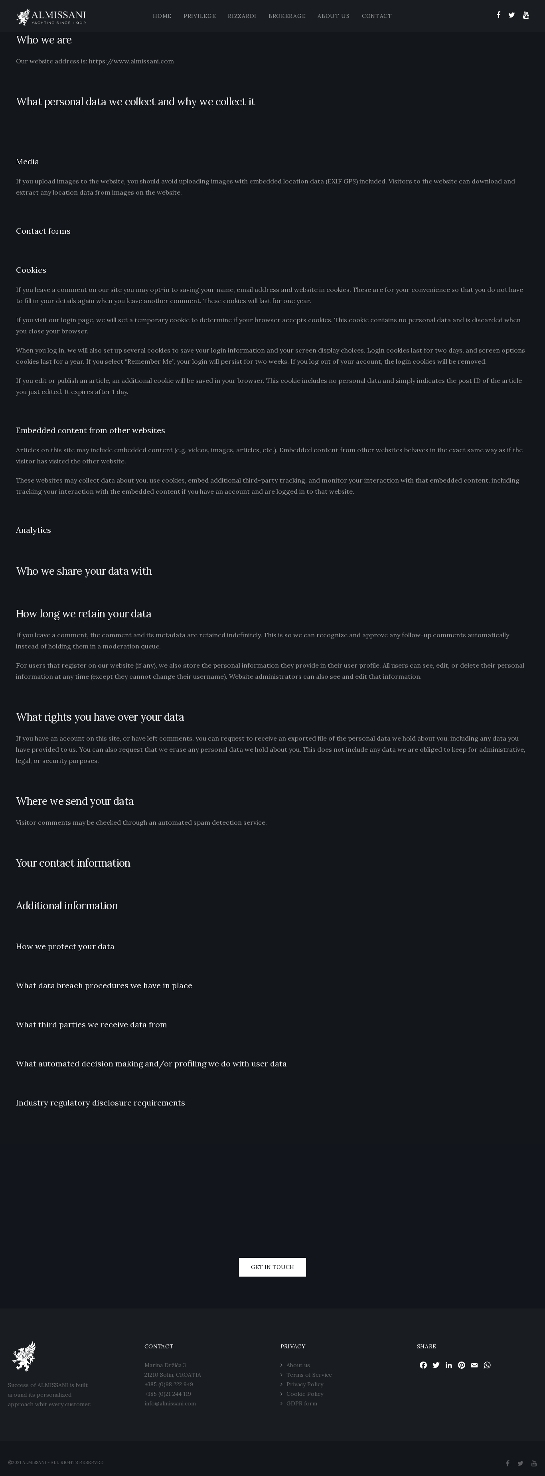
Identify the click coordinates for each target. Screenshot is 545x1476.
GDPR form (301, 1403)
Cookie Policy (304, 1393)
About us (298, 1365)
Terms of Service (309, 1374)
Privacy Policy (304, 1384)
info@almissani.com (170, 1403)
